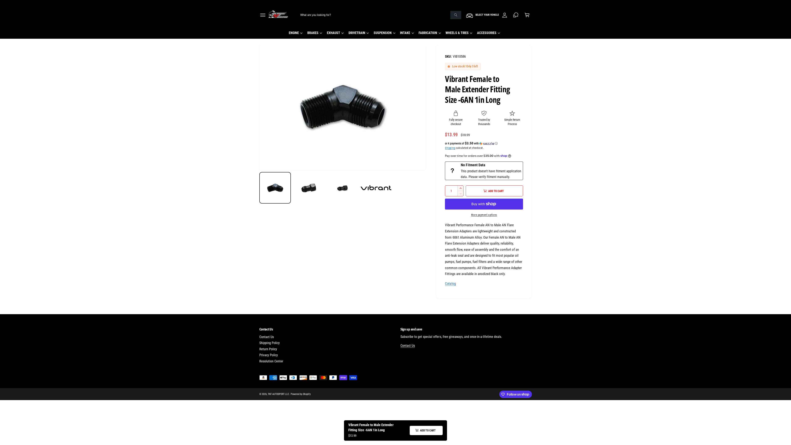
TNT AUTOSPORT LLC (278, 394)
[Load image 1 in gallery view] (275, 188)
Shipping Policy (269, 343)
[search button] (455, 15)
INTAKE (405, 33)
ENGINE (294, 33)
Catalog (450, 283)
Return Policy (268, 349)
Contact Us (266, 337)
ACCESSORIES (486, 33)
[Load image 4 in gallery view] (376, 188)
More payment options (484, 214)
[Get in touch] (516, 15)
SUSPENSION (383, 33)
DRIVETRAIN (357, 33)
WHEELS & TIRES (457, 33)
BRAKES (312, 33)
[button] (262, 15)
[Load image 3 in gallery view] (342, 188)
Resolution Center (271, 361)
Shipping (450, 147)
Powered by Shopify (300, 394)
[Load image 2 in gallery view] (308, 188)
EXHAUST (333, 33)
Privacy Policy (268, 355)
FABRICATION (428, 33)
